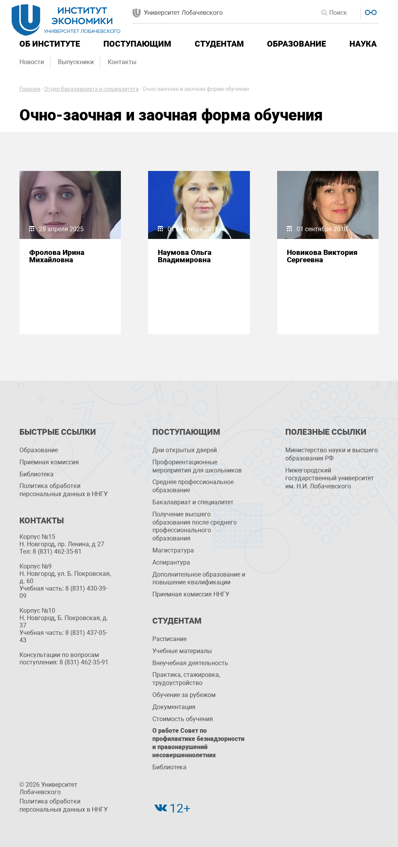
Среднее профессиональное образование (193, 486)
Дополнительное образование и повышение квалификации (198, 578)
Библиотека (36, 474)
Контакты (122, 62)
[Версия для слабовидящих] (370, 11)
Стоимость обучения (182, 719)
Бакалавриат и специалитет (193, 502)
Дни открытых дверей (184, 450)
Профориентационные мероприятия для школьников (197, 466)
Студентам (219, 44)
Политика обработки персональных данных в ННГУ (63, 490)
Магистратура (173, 550)
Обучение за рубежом (184, 695)
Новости (31, 62)
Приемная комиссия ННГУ (190, 594)
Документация (174, 707)
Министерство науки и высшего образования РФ (331, 454)
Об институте (49, 44)
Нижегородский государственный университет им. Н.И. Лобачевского (329, 478)
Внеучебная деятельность (190, 663)
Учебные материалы (182, 651)
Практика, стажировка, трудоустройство (186, 679)
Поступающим (137, 44)
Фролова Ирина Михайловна (56, 256)
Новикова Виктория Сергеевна (322, 256)
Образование (296, 44)
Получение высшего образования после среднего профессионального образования (194, 526)
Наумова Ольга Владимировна (184, 256)
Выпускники (76, 62)
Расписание (169, 639)
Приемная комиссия (49, 462)
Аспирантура (171, 562)
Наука (363, 44)
